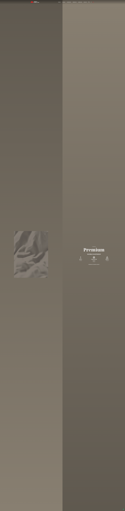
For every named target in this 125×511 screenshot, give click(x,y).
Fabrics (59, 2)
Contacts (85, 2)
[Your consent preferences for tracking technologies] (123, 509)
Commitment (69, 2)
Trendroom (75, 2)
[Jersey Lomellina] (35, 2)
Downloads (80, 2)
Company (63, 2)
